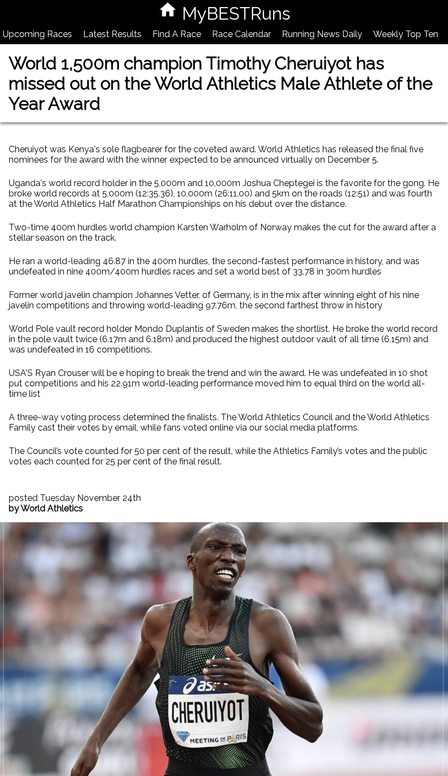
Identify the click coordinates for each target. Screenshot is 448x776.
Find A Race (176, 34)
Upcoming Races (37, 34)
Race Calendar (241, 34)
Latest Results (112, 34)
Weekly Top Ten (405, 34)
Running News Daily (322, 34)
